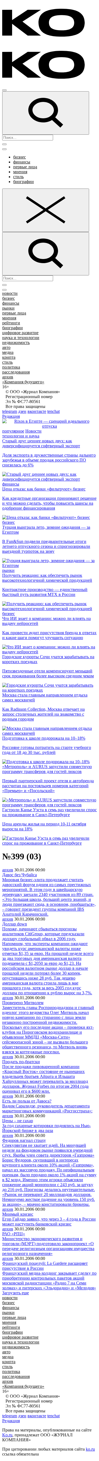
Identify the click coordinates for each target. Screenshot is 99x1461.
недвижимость (16, 342)
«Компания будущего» (23, 382)
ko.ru (90, 1449)
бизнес (19, 157)
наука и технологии (20, 337)
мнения (20, 171)
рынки (8, 308)
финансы (21, 162)
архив (7, 377)
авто (6, 347)
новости (10, 293)
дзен (22, 411)
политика (11, 367)
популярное (13, 431)
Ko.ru (7, 1435)
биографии (23, 181)
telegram (9, 411)
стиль (18, 176)
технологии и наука (20, 436)
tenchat (53, 411)
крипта (8, 357)
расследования (16, 372)
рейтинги (11, 323)
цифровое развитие (20, 332)
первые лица (25, 166)
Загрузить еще (15, 1292)
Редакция (11, 416)
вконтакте (37, 411)
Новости (33, 431)
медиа (7, 352)
